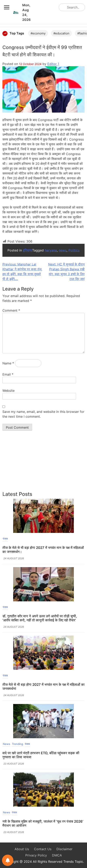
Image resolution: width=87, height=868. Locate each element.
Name (8, 363)
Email (7, 374)
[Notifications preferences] (7, 860)
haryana (51, 250)
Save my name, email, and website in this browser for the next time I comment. (43, 414)
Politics (74, 250)
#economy (38, 33)
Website (8, 391)
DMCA (57, 855)
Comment (11, 310)
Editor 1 (53, 64)
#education (61, 33)
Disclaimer (64, 849)
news (63, 250)
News (6, 744)
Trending (17, 744)
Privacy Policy (36, 855)
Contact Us (42, 849)
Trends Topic (73, 861)
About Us (22, 849)
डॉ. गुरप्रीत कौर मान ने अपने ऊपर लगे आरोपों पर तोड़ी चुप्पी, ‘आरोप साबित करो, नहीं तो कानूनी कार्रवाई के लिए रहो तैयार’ (39, 618)
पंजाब (5, 538)
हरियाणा (27, 250)
